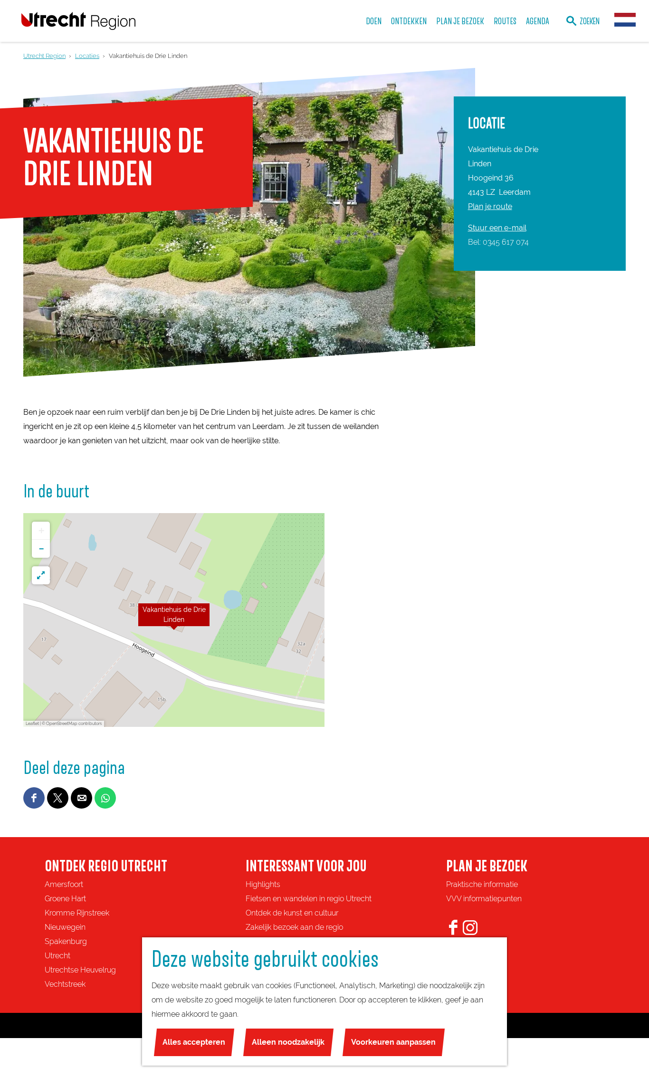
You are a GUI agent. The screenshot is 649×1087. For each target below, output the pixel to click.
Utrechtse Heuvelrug (80, 969)
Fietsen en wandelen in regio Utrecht (309, 898)
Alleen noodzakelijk (288, 1042)
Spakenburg (66, 941)
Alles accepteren (193, 1042)
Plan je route (490, 206)
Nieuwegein (65, 927)
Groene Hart (65, 898)
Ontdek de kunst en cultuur (292, 912)
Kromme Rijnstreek (77, 912)
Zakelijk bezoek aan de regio (294, 927)
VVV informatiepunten (484, 898)
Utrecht (57, 955)
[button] (174, 620)
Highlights (263, 884)
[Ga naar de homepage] (78, 20)
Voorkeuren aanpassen (393, 1042)
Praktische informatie (482, 884)
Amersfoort (64, 884)
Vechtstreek (65, 984)
